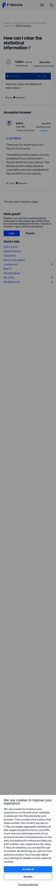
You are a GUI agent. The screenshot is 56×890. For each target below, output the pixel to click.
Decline (28, 876)
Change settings (28, 884)
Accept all (28, 869)
